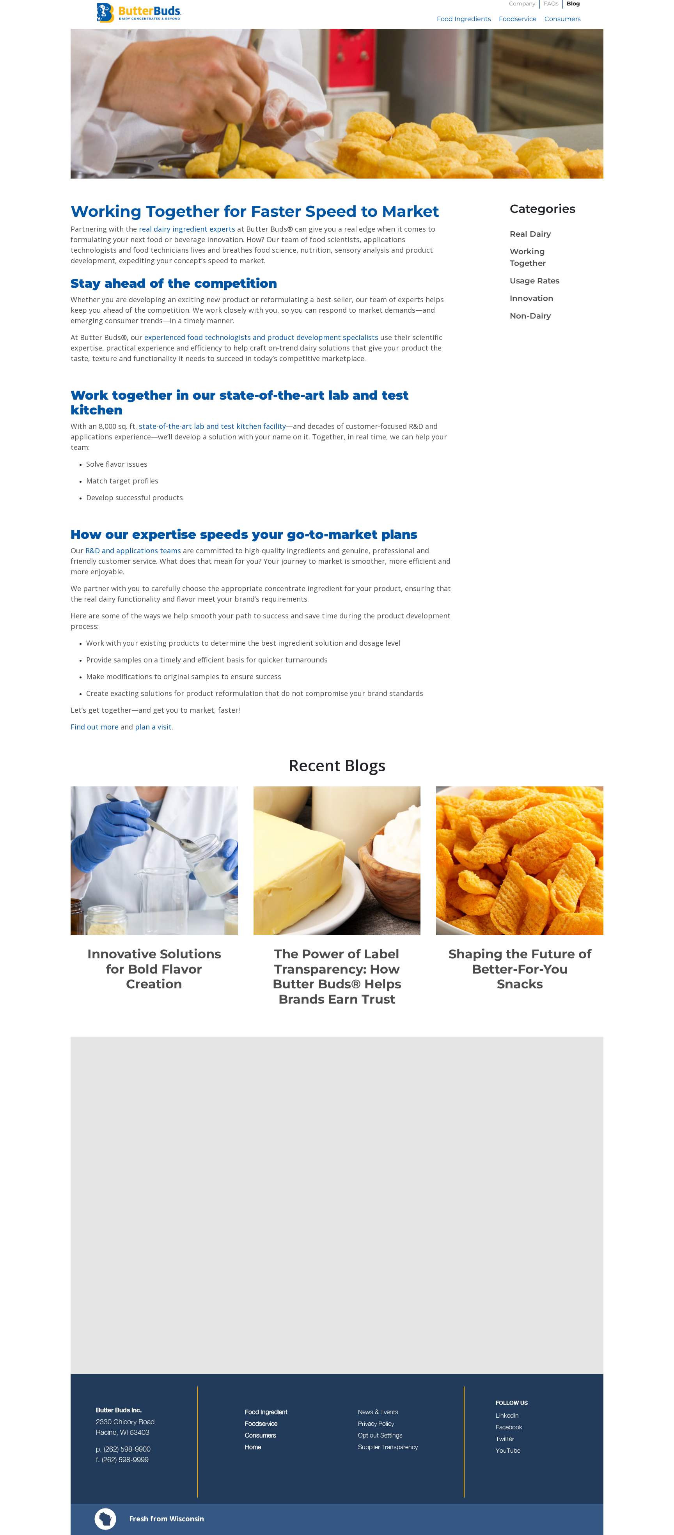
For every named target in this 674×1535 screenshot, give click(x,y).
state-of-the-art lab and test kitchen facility (212, 426)
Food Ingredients (464, 19)
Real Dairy (530, 234)
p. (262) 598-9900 (123, 1449)
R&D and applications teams (133, 550)
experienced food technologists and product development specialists (261, 337)
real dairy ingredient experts (187, 229)
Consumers (563, 19)
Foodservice (518, 19)
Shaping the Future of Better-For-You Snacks (520, 968)
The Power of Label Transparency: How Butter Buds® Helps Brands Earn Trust (337, 976)
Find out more (95, 726)
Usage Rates (534, 280)
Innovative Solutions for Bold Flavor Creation (154, 968)
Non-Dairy (530, 315)
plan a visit (153, 726)
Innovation (531, 298)
